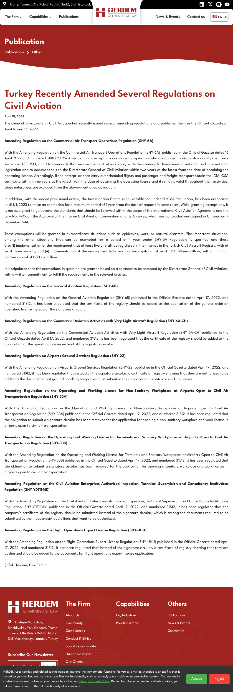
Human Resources (79, 654)
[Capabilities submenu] (50, 17)
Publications (176, 615)
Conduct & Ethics (78, 638)
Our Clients (74, 662)
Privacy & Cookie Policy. (94, 681)
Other (37, 52)
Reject (219, 679)
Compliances (75, 631)
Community (74, 623)
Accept (196, 679)
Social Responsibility (81, 646)
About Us (72, 615)
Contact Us (176, 631)
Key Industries (126, 615)
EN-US (222, 17)
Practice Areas (127, 623)
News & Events (179, 623)
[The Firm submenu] (21, 17)
